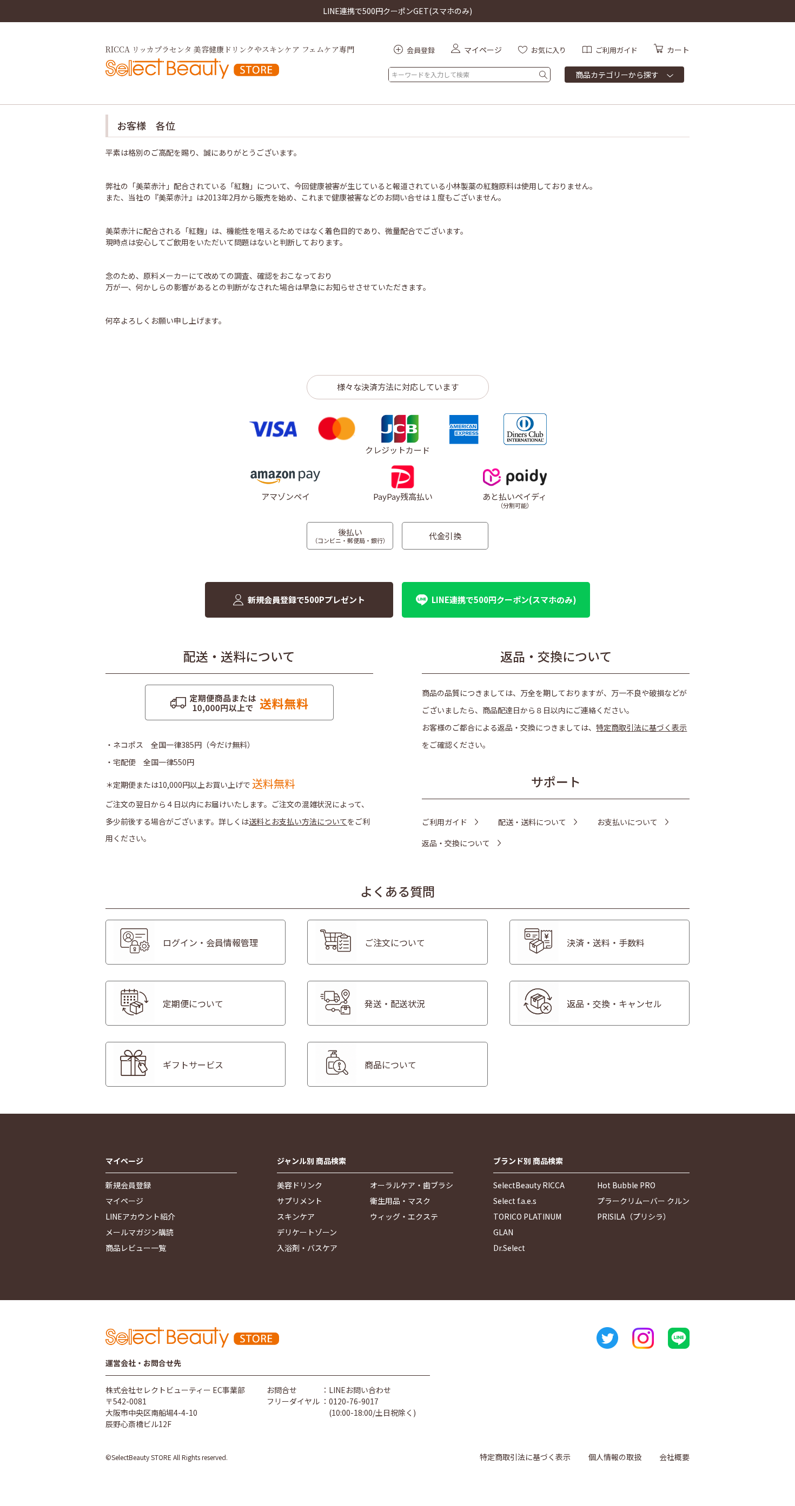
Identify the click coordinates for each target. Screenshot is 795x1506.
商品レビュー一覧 (135, 1247)
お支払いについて (627, 822)
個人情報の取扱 (614, 1456)
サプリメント (299, 1200)
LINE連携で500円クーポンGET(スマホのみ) (397, 10)
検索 (543, 75)
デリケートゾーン (307, 1232)
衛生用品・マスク (400, 1200)
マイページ (124, 1161)
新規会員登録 (128, 1185)
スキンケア (296, 1216)
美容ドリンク (299, 1185)
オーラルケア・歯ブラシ (411, 1185)
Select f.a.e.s (514, 1200)
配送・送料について (532, 822)
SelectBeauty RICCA (529, 1185)
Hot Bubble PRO (626, 1185)
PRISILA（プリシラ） (634, 1216)
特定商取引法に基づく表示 (641, 727)
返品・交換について (456, 843)
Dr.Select (509, 1247)
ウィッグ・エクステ (404, 1216)
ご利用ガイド (444, 822)
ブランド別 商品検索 (528, 1161)
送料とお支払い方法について (298, 821)
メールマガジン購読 (139, 1232)
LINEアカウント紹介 (140, 1216)
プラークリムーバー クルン (643, 1200)
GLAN (503, 1232)
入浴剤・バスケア (307, 1247)
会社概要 (674, 1456)
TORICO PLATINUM (527, 1216)
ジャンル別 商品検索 (311, 1161)
